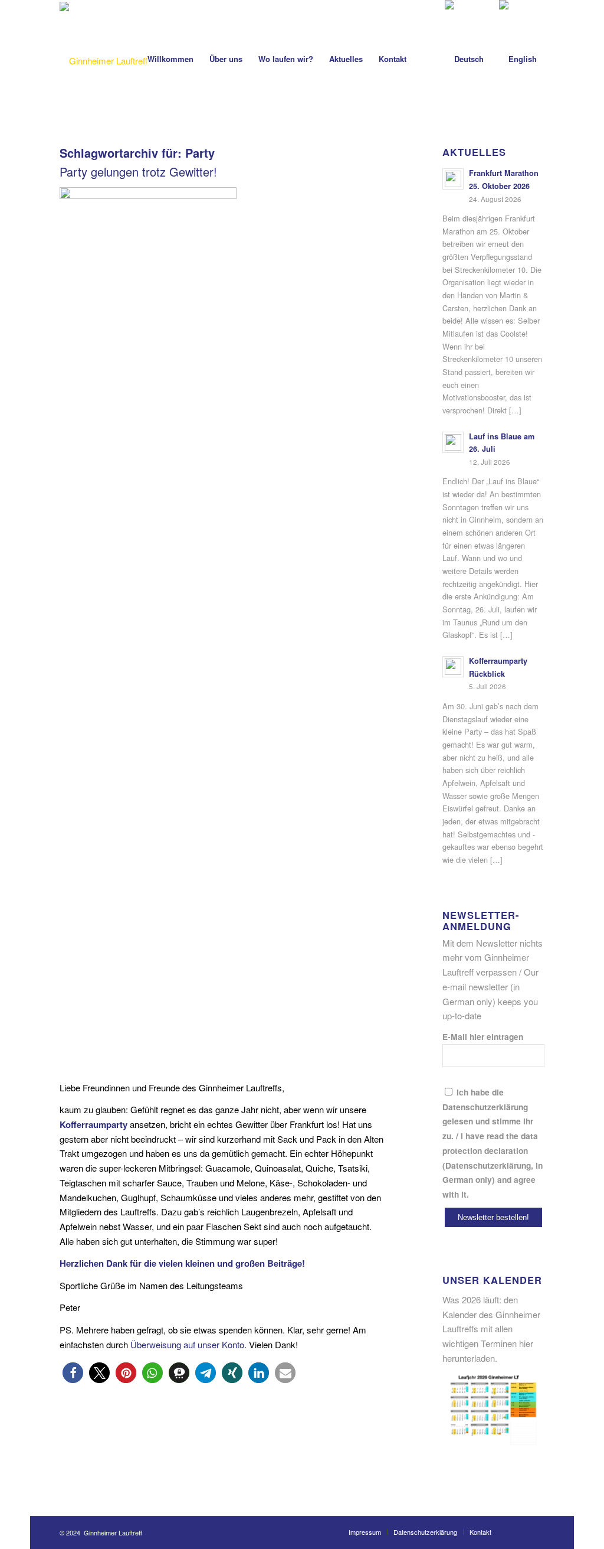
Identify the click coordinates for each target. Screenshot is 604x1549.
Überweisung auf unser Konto (187, 1344)
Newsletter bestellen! (493, 1217)
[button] (73, 1372)
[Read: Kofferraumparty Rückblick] (453, 666)
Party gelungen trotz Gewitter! (138, 171)
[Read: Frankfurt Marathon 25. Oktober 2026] (453, 179)
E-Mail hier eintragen (482, 1036)
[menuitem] (170, 59)
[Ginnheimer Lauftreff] (103, 61)
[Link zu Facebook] (518, 1531)
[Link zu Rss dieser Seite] (535, 1531)
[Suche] (425, 59)
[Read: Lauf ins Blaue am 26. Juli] (453, 442)
